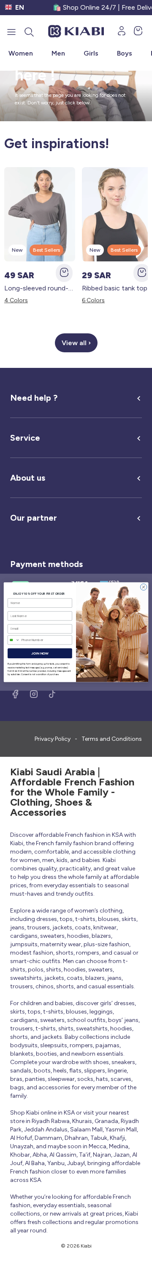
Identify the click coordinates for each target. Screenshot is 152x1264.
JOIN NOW (40, 653)
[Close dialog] (143, 586)
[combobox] (13, 639)
